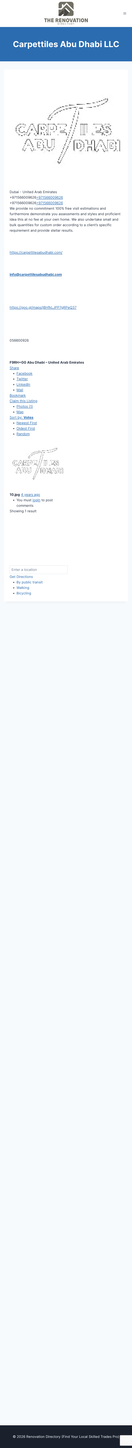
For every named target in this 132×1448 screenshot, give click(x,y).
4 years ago (30, 495)
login (36, 500)
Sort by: (21, 417)
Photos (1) (24, 406)
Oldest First (25, 428)
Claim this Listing (23, 401)
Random (23, 434)
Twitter (22, 379)
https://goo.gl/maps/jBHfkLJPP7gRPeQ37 (43, 307)
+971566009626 (49, 197)
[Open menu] (125, 13)
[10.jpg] (37, 464)
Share (14, 368)
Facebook (24, 373)
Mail (19, 390)
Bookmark (18, 395)
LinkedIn (23, 384)
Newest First (26, 423)
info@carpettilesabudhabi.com (36, 274)
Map (20, 412)
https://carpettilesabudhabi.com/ (36, 252)
